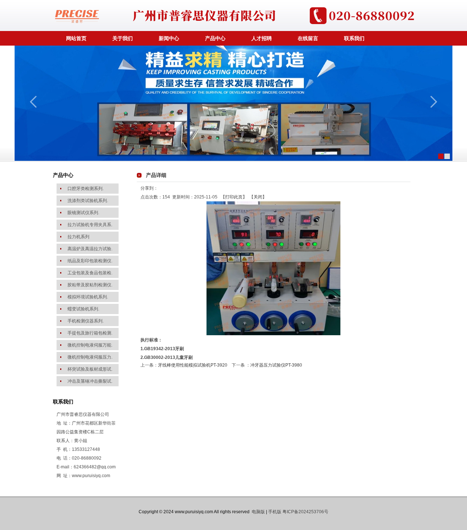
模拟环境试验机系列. (87, 296)
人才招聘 (261, 38)
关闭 (258, 197)
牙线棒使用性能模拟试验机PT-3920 (192, 365)
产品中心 (215, 38)
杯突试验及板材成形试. (89, 369)
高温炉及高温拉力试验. (89, 248)
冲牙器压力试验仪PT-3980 (276, 365)
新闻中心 (169, 38)
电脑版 (258, 511)
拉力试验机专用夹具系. (89, 224)
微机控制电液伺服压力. (89, 357)
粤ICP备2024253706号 (305, 511)
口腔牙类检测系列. (85, 188)
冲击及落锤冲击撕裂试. (89, 381)
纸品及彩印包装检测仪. (89, 260)
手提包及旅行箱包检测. (89, 333)
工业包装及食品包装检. (89, 272)
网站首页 (76, 38)
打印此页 (234, 197)
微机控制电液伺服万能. (89, 345)
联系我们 (354, 38)
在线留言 (308, 38)
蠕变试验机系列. (83, 309)
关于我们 (122, 38)
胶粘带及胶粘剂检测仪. (89, 284)
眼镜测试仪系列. (83, 212)
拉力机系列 (78, 236)
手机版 (274, 511)
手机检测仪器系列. (85, 321)
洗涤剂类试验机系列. (87, 200)
